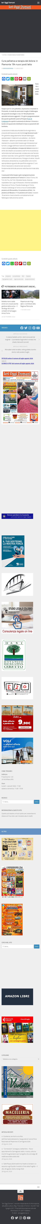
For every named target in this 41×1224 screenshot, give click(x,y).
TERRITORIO (20, 55)
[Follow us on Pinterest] (33, 328)
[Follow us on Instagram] (29, 328)
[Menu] (38, 2)
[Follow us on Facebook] (21, 328)
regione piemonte (18, 279)
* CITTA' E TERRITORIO (9, 55)
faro (23, 276)
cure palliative (16, 276)
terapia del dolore (29, 279)
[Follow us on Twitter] (25, 328)
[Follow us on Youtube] (37, 328)
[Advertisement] (20, 30)
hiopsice (28, 276)
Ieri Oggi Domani (8, 2)
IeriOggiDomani (8, 68)
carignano (8, 276)
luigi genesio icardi (7, 279)
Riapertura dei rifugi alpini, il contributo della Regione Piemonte (28, 304)
